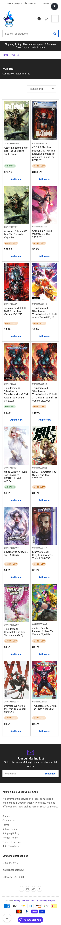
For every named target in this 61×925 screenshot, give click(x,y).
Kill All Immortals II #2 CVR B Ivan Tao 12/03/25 (44, 475)
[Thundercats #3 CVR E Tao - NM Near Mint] (44, 680)
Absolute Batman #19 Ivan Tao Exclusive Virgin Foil (15, 234)
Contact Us (8, 820)
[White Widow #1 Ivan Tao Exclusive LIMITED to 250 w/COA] (16, 445)
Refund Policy (9, 829)
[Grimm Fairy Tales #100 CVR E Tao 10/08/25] (44, 205)
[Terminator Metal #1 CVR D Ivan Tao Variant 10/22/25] (16, 282)
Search (6, 816)
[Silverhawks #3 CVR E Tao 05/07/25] (16, 526)
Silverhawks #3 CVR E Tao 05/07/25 (16, 553)
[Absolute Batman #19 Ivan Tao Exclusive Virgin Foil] (16, 205)
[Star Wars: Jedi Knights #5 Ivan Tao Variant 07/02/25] (44, 526)
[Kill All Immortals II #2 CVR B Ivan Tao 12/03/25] (44, 445)
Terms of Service (11, 842)
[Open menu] (55, 18)
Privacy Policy (10, 837)
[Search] (54, 33)
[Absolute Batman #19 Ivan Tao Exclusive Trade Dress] (16, 120)
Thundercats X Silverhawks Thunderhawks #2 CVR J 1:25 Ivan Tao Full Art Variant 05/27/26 (44, 394)
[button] (54, 6)
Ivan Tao (15, 55)
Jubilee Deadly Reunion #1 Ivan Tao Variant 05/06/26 (43, 631)
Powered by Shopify (46, 900)
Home (5, 55)
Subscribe (50, 773)
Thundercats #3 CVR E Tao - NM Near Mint (44, 707)
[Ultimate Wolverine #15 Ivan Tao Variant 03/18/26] (16, 680)
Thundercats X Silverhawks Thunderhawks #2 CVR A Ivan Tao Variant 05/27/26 (16, 394)
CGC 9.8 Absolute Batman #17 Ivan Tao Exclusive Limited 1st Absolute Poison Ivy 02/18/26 (43, 154)
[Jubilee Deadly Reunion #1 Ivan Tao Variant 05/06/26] (44, 602)
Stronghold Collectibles (24, 900)
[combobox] (30, 33)
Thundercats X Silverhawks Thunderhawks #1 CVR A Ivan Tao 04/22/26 (44, 313)
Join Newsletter (11, 846)
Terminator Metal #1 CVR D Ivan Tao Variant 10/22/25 (15, 311)
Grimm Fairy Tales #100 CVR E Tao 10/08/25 (42, 234)
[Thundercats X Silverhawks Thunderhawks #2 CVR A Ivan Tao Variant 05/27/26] (16, 362)
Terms (5, 824)
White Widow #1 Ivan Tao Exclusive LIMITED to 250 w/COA (15, 476)
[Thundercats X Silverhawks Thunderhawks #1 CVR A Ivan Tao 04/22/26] (44, 282)
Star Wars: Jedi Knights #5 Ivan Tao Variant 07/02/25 (43, 555)
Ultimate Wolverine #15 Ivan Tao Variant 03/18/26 (15, 709)
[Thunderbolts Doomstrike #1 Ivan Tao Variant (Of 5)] (16, 602)
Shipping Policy (10, 833)
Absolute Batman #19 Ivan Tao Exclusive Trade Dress (15, 151)
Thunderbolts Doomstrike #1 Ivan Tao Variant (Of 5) (14, 632)
